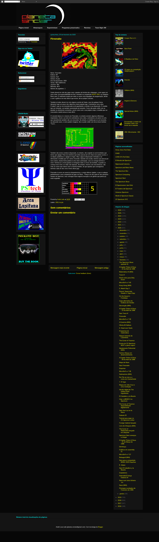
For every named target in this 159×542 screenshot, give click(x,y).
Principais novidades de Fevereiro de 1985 (127, 489)
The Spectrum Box (121, 171)
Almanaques (38, 28)
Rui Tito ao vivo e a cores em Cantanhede (127, 378)
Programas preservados (71, 28)
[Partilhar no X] (80, 199)
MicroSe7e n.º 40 (125, 282)
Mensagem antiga (101, 268)
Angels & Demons (130, 101)
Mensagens (25, 77)
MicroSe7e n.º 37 (125, 454)
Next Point (127, 48)
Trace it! (122, 275)
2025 (120, 213)
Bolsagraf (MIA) (124, 457)
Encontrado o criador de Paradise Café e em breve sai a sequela (132, 123)
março (122, 257)
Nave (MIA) (123, 485)
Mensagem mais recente (60, 268)
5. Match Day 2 (124, 288)
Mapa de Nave (124, 362)
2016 (120, 506)
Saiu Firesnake (124, 365)
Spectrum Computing (122, 174)
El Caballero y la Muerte (127, 396)
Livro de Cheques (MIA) (127, 426)
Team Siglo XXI (100, 28)
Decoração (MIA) (125, 305)
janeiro (122, 494)
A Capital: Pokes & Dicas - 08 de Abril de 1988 (127, 358)
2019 (120, 497)
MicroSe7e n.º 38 (125, 371)
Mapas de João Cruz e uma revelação (127, 386)
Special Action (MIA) (131, 111)
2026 (120, 210)
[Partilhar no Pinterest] (84, 199)
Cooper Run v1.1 (130, 38)
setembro (123, 239)
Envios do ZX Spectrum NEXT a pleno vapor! (127, 344)
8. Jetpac (122, 465)
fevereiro (123, 260)
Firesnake (122, 316)
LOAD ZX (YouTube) (122, 157)
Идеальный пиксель (122, 164)
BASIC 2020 (96, 94)
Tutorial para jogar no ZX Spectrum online (126, 419)
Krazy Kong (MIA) (125, 285)
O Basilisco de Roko (131, 59)
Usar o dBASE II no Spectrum (125, 400)
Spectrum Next (120, 178)
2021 (120, 225)
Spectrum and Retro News (124, 167)
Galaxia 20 (123, 415)
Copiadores (123, 473)
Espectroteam (52, 28)
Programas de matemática (124, 332)
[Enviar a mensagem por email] (75, 199)
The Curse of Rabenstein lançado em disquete (126, 430)
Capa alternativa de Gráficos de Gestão (126, 302)
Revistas (87, 28)
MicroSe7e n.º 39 (125, 319)
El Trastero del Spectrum (123, 189)
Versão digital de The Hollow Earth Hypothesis (126, 391)
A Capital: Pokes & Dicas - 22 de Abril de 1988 (127, 268)
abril (121, 254)
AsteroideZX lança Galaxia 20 (125, 476)
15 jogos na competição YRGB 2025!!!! (132, 70)
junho (122, 248)
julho (121, 245)
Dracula (127, 80)
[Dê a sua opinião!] (77, 199)
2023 (120, 219)
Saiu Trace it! (123, 313)
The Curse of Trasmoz (127, 340)
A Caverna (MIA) (125, 322)
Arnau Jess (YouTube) (123, 150)
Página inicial (24, 28)
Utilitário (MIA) (129, 90)
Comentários (25, 81)
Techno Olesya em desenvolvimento (125, 354)
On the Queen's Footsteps (124, 297)
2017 (120, 503)
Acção (61, 202)
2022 (120, 222)
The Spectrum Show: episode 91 (126, 263)
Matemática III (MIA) (126, 272)
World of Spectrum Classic (124, 196)
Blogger (100, 527)
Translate (34, 42)
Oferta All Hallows (125, 325)
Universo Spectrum (121, 192)
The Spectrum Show (122, 182)
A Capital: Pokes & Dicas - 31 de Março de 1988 (127, 442)
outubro (122, 236)
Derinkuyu (122, 447)
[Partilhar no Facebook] (82, 199)
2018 (120, 500)
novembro (123, 233)
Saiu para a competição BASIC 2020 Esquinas (127, 461)
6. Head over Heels (125, 328)
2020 (57, 202)
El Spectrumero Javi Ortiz (124, 185)
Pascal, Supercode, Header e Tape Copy (127, 292)
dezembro (123, 230)
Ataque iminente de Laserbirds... (125, 336)
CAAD (117, 153)
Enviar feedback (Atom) (83, 273)
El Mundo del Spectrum (123, 160)
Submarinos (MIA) (125, 374)
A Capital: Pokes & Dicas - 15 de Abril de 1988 (127, 309)
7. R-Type (122, 382)
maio (121, 251)
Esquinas (122, 368)
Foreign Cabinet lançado (127, 423)
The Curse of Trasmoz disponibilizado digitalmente (127, 405)
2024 (120, 216)
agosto (122, 242)
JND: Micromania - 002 (132, 132)
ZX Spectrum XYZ (121, 199)
